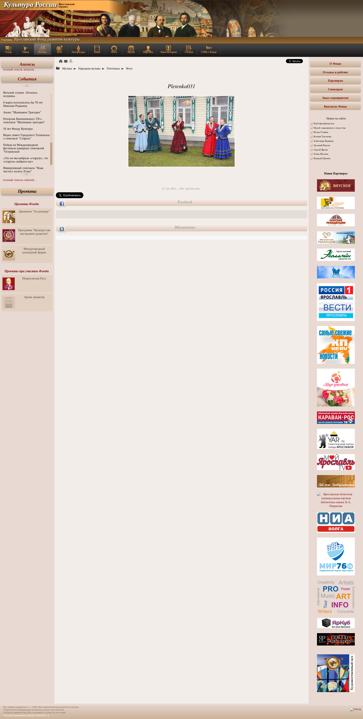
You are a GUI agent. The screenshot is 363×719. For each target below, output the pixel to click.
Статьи (189, 52)
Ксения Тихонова (322, 136)
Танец (25, 52)
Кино (97, 52)
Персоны (148, 52)
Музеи (131, 52)
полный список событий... (20, 180)
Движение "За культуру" (34, 211)
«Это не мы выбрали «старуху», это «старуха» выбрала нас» (25, 159)
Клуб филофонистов (324, 123)
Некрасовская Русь (34, 278)
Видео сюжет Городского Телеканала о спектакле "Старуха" (26, 136)
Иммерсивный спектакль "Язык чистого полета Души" (23, 169)
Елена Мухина (321, 153)
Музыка (42, 52)
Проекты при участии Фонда (26, 271)
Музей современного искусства (330, 127)
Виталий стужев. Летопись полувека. (20, 94)
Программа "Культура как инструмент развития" (34, 232)
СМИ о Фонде (209, 52)
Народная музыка (89, 68)
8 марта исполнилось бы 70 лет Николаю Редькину (23, 104)
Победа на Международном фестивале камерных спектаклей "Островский (23, 148)
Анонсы (27, 64)
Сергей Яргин (321, 149)
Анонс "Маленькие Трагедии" (22, 112)
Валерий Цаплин (322, 158)
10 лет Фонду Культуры (18, 129)
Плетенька (113, 68)
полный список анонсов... (19, 69)
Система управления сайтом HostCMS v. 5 (26, 715)
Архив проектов (34, 297)
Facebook (185, 201)
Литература (78, 52)
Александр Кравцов (323, 140)
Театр (8, 52)
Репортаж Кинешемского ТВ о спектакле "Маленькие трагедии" (24, 120)
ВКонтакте (185, 227)
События (27, 79)
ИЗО (59, 52)
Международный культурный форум (34, 250)
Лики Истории (168, 52)
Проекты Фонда (26, 204)
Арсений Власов (322, 145)
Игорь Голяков (321, 132)
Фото (114, 52)
